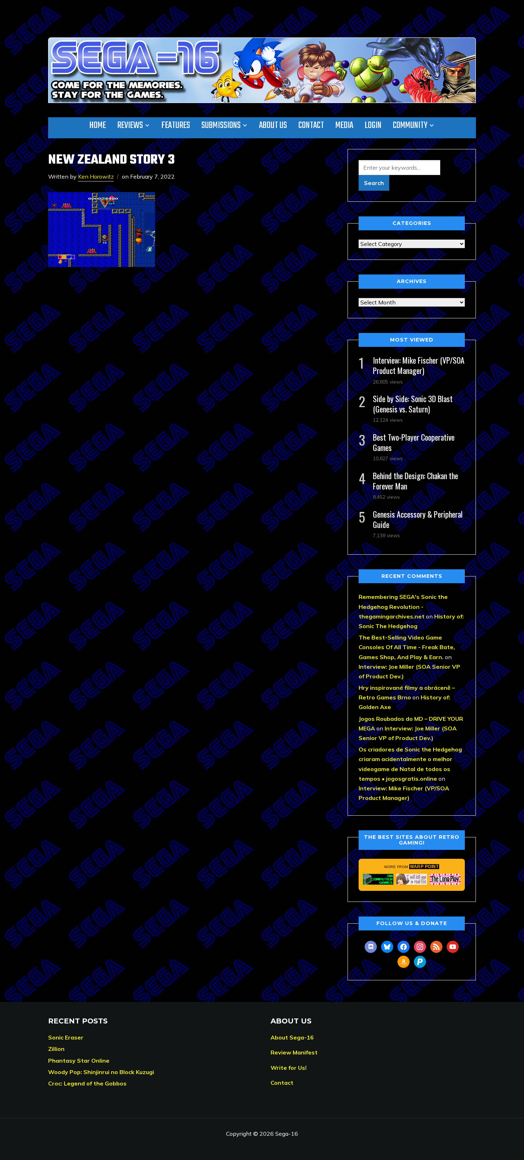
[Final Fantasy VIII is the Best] (411, 879)
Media (344, 125)
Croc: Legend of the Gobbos (87, 1083)
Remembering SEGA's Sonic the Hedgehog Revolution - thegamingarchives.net (403, 606)
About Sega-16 (292, 1037)
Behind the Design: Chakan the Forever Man (415, 481)
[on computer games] (378, 879)
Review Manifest (294, 1052)
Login (373, 125)
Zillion (56, 1048)
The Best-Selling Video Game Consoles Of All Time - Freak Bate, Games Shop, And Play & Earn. (407, 647)
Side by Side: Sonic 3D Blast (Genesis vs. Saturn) (413, 404)
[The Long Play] (445, 879)
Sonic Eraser (65, 1037)
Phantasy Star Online (78, 1060)
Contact (311, 125)
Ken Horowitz (96, 176)
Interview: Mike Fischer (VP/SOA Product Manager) (418, 365)
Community (410, 125)
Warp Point (424, 866)
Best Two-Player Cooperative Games (413, 442)
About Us (273, 125)
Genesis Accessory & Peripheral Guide (418, 519)
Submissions (221, 125)
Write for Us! (289, 1067)
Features (175, 125)
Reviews (130, 125)
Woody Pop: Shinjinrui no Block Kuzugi (101, 1072)
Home (97, 125)
